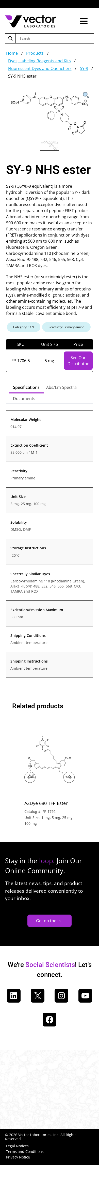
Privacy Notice (18, 1157)
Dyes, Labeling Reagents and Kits (39, 61)
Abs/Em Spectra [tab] (61, 387)
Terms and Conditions (25, 1151)
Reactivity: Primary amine (66, 327)
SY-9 (84, 68)
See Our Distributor (78, 360)
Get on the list (49, 920)
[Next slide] (69, 777)
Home (12, 53)
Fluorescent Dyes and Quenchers (40, 68)
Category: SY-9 (23, 327)
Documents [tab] (24, 398)
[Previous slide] (30, 777)
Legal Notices (17, 1145)
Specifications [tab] (26, 387)
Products (35, 53)
